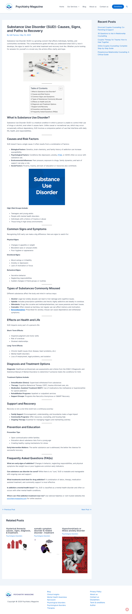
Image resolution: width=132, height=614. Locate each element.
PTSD (60, 155)
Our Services (72, 7)
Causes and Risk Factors (41, 94)
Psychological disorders (14, 536)
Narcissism (51, 600)
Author (93, 605)
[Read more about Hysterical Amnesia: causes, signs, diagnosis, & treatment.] (19, 545)
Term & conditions (97, 603)
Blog (84, 7)
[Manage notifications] (127, 609)
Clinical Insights (53, 594)
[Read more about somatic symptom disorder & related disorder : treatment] (47, 546)
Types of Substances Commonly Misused (47, 99)
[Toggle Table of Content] (59, 88)
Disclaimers (95, 600)
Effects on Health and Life (41, 102)
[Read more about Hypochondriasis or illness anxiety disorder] (74, 555)
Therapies (51, 608)
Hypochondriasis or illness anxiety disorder (73, 529)
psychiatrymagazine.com (17, 498)
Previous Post (8, 509)
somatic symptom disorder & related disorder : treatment (44, 530)
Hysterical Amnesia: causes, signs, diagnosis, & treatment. (18, 530)
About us (92, 7)
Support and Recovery (40, 106)
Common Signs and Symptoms (43, 96)
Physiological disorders (56, 603)
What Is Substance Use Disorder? (44, 91)
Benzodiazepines (18, 310)
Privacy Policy (95, 592)
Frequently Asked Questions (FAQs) (45, 112)
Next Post (86, 509)
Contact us (104, 7)
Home (61, 7)
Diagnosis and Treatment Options (44, 104)
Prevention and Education (41, 109)
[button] (78, 6)
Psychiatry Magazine (29, 6)
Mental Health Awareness (57, 597)
